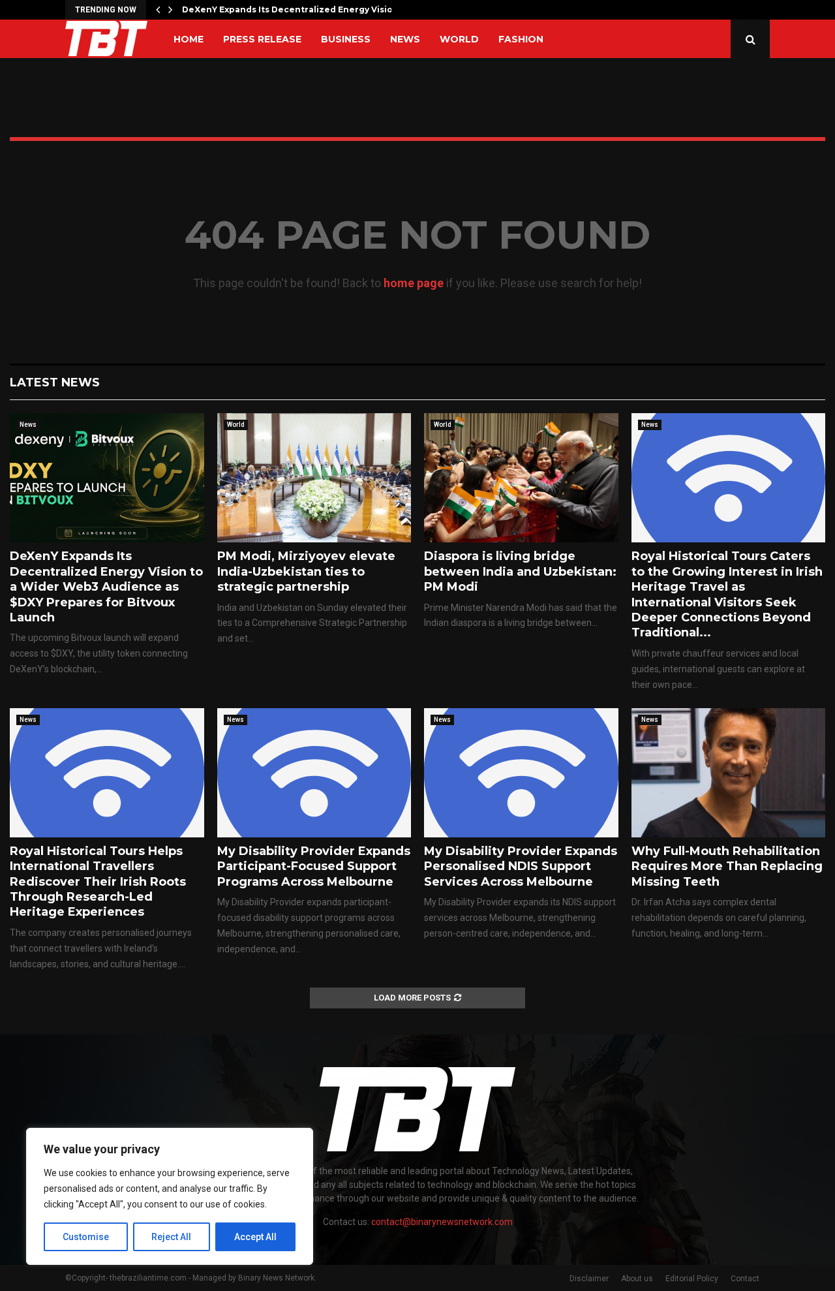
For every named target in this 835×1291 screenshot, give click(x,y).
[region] (169, 1196)
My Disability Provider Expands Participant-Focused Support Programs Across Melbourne (313, 866)
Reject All (171, 1237)
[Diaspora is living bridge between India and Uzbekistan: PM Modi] (521, 477)
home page (414, 283)
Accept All (255, 1237)
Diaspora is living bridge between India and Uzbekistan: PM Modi (520, 571)
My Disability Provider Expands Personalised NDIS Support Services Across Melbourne (520, 866)
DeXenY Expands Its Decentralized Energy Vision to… (299, 9)
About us (637, 1278)
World (459, 39)
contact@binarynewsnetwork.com (442, 1222)
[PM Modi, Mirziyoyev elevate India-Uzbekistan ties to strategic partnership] (314, 477)
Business (346, 39)
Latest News (55, 382)
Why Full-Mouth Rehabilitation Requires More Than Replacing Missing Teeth (727, 866)
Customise (86, 1237)
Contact (745, 1278)
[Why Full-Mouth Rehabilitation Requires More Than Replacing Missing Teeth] (728, 772)
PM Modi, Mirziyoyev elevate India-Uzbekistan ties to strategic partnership (306, 571)
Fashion (520, 39)
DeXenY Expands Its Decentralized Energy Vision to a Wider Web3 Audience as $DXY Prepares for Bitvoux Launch (106, 587)
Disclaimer (589, 1278)
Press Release (262, 39)
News (405, 39)
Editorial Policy (691, 1278)
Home (189, 39)
